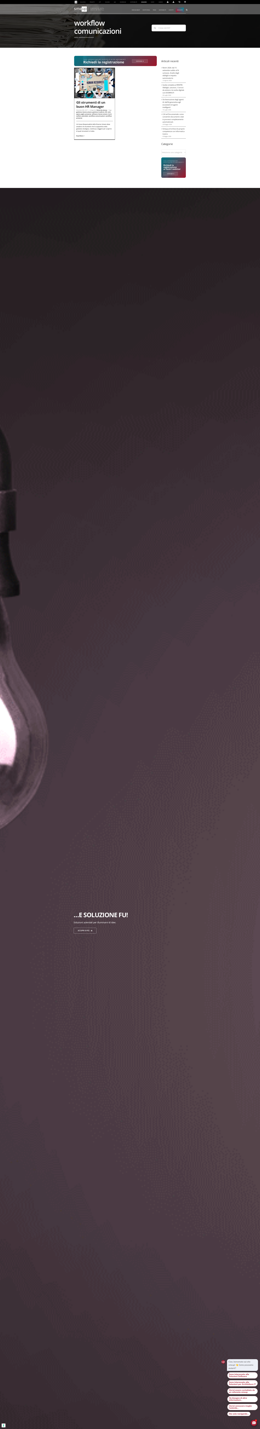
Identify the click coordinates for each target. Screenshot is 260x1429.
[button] (186, 10)
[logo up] (76, 1)
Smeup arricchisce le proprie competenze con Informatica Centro (173, 131)
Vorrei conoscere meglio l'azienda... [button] (240, 1407)
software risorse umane (100, 114)
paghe (83, 114)
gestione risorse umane (84, 112)
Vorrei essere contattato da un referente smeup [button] (242, 1391)
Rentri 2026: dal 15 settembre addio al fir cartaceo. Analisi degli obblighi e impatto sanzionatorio (170, 73)
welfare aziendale (82, 116)
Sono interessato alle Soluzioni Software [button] (239, 1375)
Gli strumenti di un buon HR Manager (90, 104)
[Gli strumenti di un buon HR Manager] (95, 83)
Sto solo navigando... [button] (239, 1413)
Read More (79, 136)
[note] (242, 1365)
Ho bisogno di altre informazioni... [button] (238, 1399)
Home (76, 37)
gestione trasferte (98, 112)
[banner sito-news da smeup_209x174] (173, 158)
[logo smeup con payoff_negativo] (89, 7)
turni (110, 114)
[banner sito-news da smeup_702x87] (115, 56)
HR (106, 112)
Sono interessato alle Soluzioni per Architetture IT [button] (242, 1383)
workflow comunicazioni (97, 116)
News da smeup (102, 110)
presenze (88, 114)
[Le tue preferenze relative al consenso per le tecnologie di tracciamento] (3, 1425)
